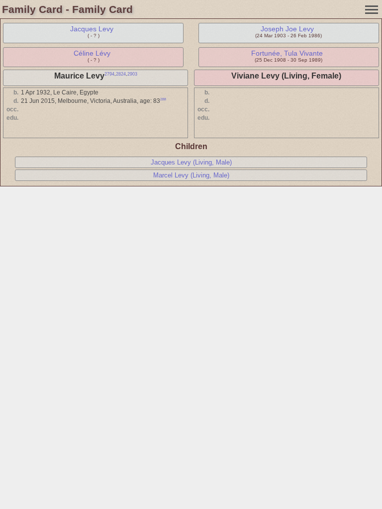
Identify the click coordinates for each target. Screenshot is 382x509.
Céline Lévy (92, 53)
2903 (132, 74)
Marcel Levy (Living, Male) (191, 175)
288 (163, 99)
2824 (121, 74)
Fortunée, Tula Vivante (287, 53)
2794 (109, 74)
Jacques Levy (91, 29)
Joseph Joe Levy (287, 29)
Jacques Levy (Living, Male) (191, 162)
